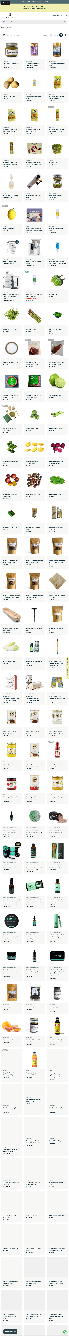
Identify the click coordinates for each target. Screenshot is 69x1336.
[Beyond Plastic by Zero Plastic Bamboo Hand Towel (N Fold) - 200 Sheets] (11, 682)
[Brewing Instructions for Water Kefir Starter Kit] (34, 1127)
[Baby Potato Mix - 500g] (34, 480)
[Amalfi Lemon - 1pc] (11, 214)
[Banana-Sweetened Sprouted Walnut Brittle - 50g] (34, 581)
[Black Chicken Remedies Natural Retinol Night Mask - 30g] (11, 956)
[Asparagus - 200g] (34, 315)
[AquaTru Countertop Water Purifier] (34, 247)
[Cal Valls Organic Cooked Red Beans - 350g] (34, 1267)
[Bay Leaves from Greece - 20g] (57, 614)
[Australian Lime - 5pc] (57, 381)
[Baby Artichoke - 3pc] (34, 414)
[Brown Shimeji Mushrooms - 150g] (57, 1168)
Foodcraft (6, 61)
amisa (27, 226)
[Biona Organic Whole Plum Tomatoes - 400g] (34, 783)
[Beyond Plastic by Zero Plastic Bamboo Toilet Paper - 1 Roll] (57, 682)
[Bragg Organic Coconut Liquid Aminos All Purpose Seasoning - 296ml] (57, 1059)
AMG (27, 360)
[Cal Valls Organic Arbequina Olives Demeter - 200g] (57, 1234)
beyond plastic (53, 659)
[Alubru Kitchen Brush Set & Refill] (34, 181)
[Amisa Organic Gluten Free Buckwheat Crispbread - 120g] (34, 214)
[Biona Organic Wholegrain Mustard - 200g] (57, 783)
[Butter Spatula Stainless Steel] (57, 1201)
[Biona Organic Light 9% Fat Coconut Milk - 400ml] (34, 750)
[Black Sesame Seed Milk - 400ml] (57, 993)
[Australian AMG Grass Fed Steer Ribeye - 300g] (34, 348)
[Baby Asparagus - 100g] (57, 414)
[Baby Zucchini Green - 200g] (11, 513)
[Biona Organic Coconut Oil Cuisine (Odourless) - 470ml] (57, 717)
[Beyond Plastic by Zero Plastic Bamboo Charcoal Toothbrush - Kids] (57, 647)
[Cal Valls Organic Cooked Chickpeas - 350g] (11, 1267)
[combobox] (34, 22)
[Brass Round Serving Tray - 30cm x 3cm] (57, 1094)
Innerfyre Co (29, 659)
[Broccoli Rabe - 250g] (57, 1127)
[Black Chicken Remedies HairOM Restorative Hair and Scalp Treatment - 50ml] (57, 886)
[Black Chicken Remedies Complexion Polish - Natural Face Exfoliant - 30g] (34, 851)
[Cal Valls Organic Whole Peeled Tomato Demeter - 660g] (57, 1300)
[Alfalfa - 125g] (57, 148)
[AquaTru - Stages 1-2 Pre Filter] (57, 214)
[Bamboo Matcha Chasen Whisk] (34, 513)
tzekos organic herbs (55, 626)
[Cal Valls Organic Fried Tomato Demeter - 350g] (57, 1267)
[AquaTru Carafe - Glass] (11, 247)
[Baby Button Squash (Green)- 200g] (11, 447)
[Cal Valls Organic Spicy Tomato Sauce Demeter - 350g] (11, 1300)
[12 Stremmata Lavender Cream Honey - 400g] (34, 49)
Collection (26, 8)
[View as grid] (61, 35)
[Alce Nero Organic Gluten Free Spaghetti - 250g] (57, 115)
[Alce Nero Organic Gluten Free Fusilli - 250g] (57, 82)
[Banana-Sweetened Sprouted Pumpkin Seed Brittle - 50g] (11, 581)
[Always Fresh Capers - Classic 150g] (57, 181)
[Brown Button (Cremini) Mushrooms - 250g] (34, 1168)
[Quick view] (19, 43)
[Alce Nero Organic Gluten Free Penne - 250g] (34, 115)
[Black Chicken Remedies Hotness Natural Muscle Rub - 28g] (11, 921)
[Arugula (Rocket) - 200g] (11, 315)
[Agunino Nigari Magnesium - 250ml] (34, 82)
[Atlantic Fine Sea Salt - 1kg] (11, 348)
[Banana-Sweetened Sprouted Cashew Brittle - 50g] (34, 546)
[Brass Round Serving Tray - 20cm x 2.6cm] (34, 1090)
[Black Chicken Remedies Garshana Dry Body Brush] (57, 851)
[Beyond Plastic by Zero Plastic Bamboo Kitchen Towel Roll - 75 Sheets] (34, 682)
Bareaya (28, 626)
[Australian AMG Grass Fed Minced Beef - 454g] (34, 381)
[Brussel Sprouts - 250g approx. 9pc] (11, 1201)
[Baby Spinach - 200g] (57, 480)
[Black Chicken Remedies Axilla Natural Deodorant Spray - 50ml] (11, 816)
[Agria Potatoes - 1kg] (11, 82)
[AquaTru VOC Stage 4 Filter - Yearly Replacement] (34, 280)
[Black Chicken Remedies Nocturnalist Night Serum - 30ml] (34, 956)
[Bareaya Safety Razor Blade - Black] (34, 614)
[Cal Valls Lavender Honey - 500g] (34, 1234)
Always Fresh (53, 193)
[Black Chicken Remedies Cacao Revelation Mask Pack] (11, 851)
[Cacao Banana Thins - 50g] (11, 1234)
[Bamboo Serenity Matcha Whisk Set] (57, 513)
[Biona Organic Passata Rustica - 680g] (57, 750)
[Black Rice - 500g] (34, 993)
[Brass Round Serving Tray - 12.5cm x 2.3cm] (11, 1094)
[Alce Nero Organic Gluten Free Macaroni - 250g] (11, 115)
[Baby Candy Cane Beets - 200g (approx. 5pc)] (57, 447)
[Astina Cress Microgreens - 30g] (57, 315)
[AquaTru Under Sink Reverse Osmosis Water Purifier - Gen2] (11, 280)
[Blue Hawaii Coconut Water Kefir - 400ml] (34, 1026)
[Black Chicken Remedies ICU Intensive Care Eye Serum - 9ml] (57, 921)
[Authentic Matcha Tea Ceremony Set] (11, 414)
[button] (67, 668)
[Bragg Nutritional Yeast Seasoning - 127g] (11, 1059)
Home (3, 27)
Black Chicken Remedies (9, 827)
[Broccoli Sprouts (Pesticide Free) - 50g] (11, 1168)
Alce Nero (52, 94)
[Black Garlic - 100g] (11, 993)
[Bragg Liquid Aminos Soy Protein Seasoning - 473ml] (57, 1026)
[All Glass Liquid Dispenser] (11, 181)
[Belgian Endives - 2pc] (11, 647)
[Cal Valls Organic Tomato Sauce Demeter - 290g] (34, 1300)
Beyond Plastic (30, 694)
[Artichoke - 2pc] (57, 280)
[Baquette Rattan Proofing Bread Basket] (11, 614)
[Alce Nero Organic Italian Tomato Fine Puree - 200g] (34, 148)
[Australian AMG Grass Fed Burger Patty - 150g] (11, 381)
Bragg (50, 1037)
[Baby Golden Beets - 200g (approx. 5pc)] (11, 480)
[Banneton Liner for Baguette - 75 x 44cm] (57, 581)
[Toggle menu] (2, 16)
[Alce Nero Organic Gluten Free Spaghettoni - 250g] (11, 148)
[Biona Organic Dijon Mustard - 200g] (11, 750)
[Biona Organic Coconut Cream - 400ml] (11, 717)
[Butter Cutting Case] (34, 1201)
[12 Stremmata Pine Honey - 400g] (57, 49)
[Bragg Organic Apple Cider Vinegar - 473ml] (34, 1059)
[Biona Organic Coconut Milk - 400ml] (34, 717)
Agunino (28, 94)
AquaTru (51, 226)
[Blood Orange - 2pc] (11, 1026)
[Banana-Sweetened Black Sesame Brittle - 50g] (11, 546)
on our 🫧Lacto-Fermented (34, 6)
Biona (4, 728)
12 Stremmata (29, 61)
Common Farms (7, 1180)
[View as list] (66, 35)
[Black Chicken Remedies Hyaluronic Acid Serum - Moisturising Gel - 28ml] (34, 921)
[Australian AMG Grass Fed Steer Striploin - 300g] (57, 348)
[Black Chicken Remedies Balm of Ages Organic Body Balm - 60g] (34, 816)
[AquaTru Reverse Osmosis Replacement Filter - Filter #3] (57, 247)
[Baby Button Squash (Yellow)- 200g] (34, 447)
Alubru (28, 193)
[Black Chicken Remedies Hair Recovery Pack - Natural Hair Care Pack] (34, 886)
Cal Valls (28, 1246)
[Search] (65, 22)
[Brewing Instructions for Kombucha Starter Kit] (11, 1131)
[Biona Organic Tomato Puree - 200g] (11, 783)
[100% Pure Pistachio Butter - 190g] (11, 49)
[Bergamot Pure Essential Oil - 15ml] (34, 647)
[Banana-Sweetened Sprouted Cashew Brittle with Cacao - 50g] (57, 546)
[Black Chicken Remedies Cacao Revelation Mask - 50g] (57, 816)
